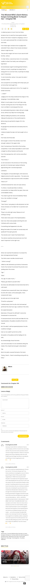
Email (2, 416)
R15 (24, 536)
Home (13, 22)
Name (2, 410)
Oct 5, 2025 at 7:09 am (10, 527)
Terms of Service (23, 577)
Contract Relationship (12, 533)
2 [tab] (13, 566)
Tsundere (22, 538)
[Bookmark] (8, 29)
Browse (12, 10)
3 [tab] (14, 566)
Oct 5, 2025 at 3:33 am (10, 463)
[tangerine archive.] (9, 2)
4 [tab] (15, 566)
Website (3, 423)
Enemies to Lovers (22, 533)
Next (27, 29)
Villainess (3, 539)
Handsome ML (4, 536)
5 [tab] (17, 566)
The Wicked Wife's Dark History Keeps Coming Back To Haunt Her (13, 24)
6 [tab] (18, 566)
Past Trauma (19, 536)
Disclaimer (13, 577)
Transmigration (15, 538)
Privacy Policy (15, 579)
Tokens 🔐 (4, 10)
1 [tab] (11, 566)
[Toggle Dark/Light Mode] (11, 29)
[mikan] (4, 369)
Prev (24, 29)
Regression (3, 538)
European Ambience (6, 535)
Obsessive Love (12, 536)
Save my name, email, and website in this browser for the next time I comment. (14, 431)
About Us (5, 577)
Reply (28, 444)
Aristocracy (4, 533)
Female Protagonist (24, 535)
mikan (10, 366)
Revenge (9, 538)
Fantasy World (14, 535)
